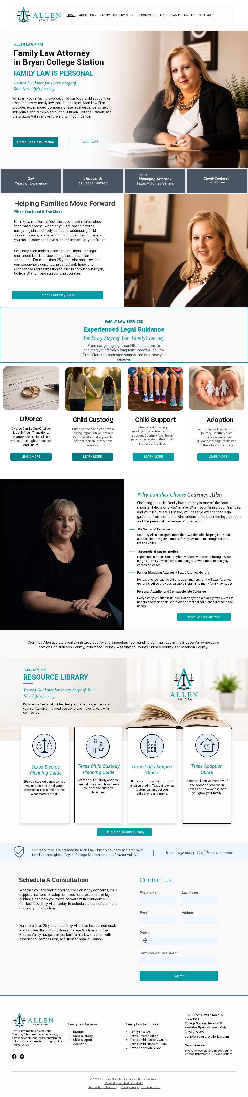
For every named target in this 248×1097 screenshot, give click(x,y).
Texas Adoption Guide (145, 1048)
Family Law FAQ (140, 1032)
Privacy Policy (130, 1087)
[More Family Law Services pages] (132, 15)
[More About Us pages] (95, 15)
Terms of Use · (150, 1087)
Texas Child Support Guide (148, 1044)
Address (188, 913)
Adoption (79, 1044)
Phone (145, 933)
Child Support (82, 1040)
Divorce (78, 1032)
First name (149, 892)
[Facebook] (14, 1056)
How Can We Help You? (159, 953)
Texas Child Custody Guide (148, 1040)
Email (145, 913)
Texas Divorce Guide (144, 1036)
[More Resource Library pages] (167, 15)
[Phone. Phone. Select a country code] (147, 941)
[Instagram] (22, 1056)
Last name (190, 892)
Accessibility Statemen (102, 1087)
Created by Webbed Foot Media (123, 1083)
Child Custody (83, 1036)
